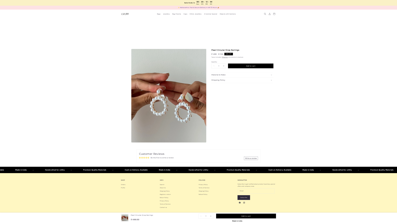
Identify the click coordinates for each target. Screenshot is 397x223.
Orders (123, 184)
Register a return (165, 194)
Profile (123, 188)
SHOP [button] (123, 180)
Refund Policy (203, 194)
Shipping (225, 57)
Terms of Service (165, 204)
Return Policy (164, 197)
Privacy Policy (164, 201)
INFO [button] (161, 180)
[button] (265, 14)
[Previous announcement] (121, 8)
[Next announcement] (275, 8)
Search (162, 184)
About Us (163, 188)
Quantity (214, 62)
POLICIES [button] (202, 180)
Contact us (163, 207)
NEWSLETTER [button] (242, 180)
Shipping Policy (165, 191)
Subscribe (243, 197)
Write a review (251, 158)
